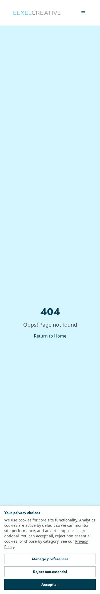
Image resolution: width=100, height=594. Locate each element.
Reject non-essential (50, 571)
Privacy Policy (44, 546)
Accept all (50, 584)
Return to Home (50, 336)
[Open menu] (83, 13)
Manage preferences (50, 559)
